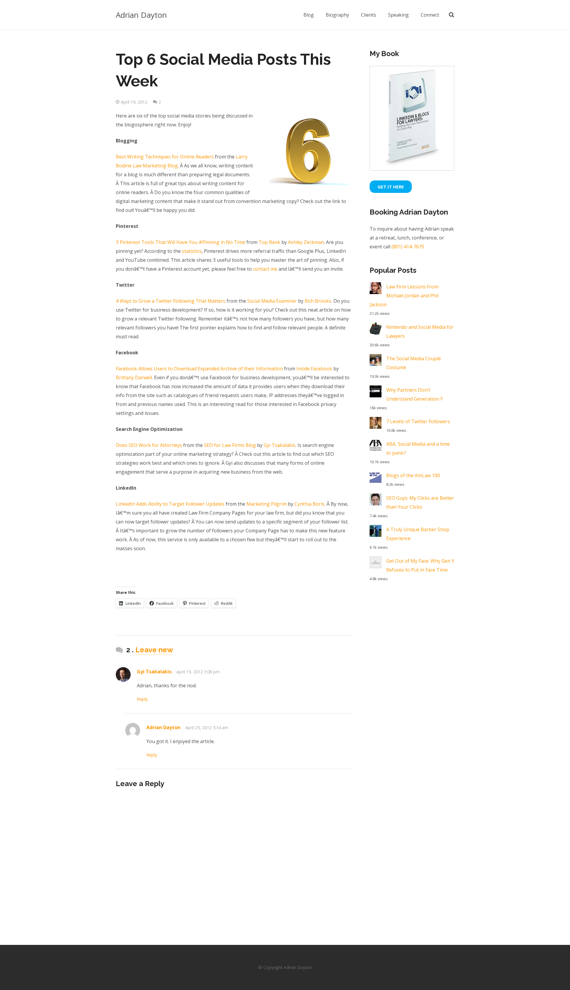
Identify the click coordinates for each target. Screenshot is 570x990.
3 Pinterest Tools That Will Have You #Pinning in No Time (180, 242)
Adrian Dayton (141, 14)
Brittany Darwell (134, 377)
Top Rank (270, 242)
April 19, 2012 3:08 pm (198, 672)
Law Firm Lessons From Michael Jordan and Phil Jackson (404, 295)
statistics (192, 251)
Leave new (154, 649)
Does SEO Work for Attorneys (149, 445)
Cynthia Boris (309, 504)
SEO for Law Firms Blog (230, 445)
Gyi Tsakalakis (279, 445)
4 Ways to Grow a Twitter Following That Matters (170, 301)
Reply (142, 699)
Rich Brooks (318, 301)
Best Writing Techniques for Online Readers (165, 156)
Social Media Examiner (272, 301)
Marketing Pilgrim (266, 504)
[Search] (451, 15)
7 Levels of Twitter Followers (418, 421)
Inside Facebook (314, 368)
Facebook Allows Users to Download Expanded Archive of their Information (199, 368)
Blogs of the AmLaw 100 (413, 475)
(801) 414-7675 (408, 246)
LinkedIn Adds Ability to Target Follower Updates (170, 504)
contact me (265, 269)
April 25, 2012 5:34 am (206, 727)
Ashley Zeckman (306, 242)
